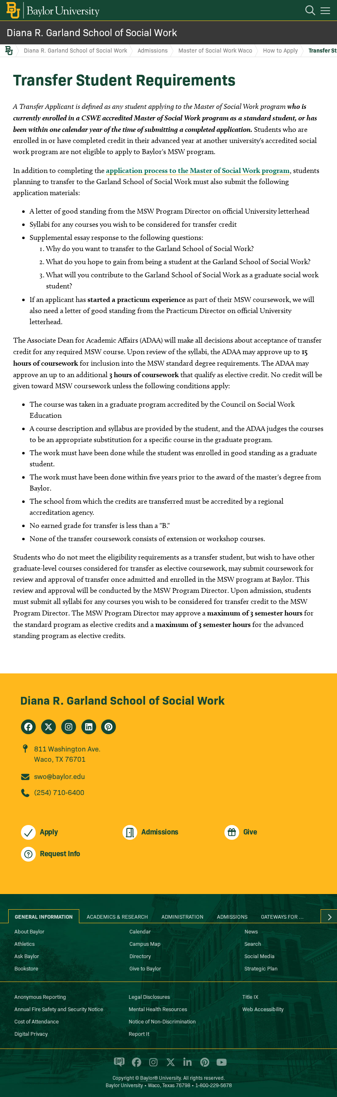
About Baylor (29, 931)
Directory (140, 955)
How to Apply (280, 50)
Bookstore (26, 968)
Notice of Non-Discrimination (162, 1021)
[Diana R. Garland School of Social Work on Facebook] (28, 727)
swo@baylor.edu (59, 776)
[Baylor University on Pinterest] (203, 1065)
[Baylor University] (52, 10)
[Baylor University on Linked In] (186, 1065)
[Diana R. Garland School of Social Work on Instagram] (68, 727)
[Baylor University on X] (169, 1065)
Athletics (24, 943)
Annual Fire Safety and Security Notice (58, 1008)
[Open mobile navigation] (326, 12)
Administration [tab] (182, 916)
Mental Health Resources (158, 1008)
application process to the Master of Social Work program (198, 170)
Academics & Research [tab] (117, 916)
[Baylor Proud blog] (117, 1065)
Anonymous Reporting (40, 996)
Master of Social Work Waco (215, 50)
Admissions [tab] (232, 916)
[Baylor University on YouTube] (219, 1065)
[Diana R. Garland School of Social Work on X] (48, 727)
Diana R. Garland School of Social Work (92, 32)
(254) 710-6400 (59, 792)
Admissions (153, 50)
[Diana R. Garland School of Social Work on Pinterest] (108, 727)
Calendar (140, 931)
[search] (306, 11)
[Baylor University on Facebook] (135, 1065)
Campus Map (145, 943)
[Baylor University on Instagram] (151, 1065)
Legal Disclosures (149, 996)
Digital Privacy (31, 1033)
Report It (139, 1033)
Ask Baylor (26, 955)
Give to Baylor (145, 968)
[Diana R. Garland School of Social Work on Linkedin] (89, 727)
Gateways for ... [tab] (282, 916)
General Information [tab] (44, 916)
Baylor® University (160, 1077)
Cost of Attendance (36, 1021)
